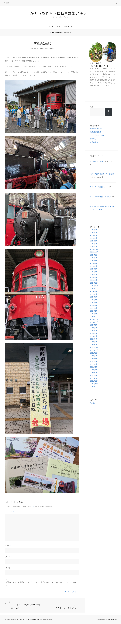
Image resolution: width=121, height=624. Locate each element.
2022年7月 (94, 361)
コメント (10, 511)
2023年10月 (94, 322)
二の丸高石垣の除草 (97, 135)
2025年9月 (94, 258)
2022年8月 (94, 358)
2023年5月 (94, 336)
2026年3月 (94, 241)
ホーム (52, 32)
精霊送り (93, 139)
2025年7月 (94, 263)
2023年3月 (94, 342)
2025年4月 (94, 272)
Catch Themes (112, 619)
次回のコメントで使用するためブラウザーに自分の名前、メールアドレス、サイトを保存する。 (41, 583)
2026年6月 (94, 235)
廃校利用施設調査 (96, 128)
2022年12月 (94, 347)
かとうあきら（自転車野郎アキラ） (60, 13)
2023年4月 (94, 339)
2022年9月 (94, 356)
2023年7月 (94, 330)
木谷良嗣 (108, 197)
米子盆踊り (94, 142)
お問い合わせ (68, 26)
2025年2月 (94, 277)
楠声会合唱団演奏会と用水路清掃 (102, 174)
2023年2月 (94, 345)
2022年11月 (94, 350)
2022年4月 (94, 370)
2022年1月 (94, 378)
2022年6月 (94, 364)
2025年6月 (94, 266)
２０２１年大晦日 (96, 187)
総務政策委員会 (95, 132)
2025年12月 (94, 249)
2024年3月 (94, 308)
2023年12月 (94, 317)
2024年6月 (94, 300)
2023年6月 (94, 333)
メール (9, 557)
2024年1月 (94, 314)
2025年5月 (94, 269)
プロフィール (48, 26)
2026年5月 (94, 238)
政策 (58, 26)
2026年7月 (94, 232)
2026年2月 (94, 244)
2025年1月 (94, 280)
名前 (8, 545)
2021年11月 (94, 384)
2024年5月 (94, 302)
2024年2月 (94, 311)
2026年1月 (94, 246)
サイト (8, 568)
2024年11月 (94, 286)
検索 (91, 107)
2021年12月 (94, 381)
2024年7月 (94, 297)
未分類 (58, 32)
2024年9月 (94, 291)
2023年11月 (94, 319)
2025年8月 (94, 260)
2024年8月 (94, 294)
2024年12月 (94, 283)
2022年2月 (94, 375)
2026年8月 (94, 230)
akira (36, 48)
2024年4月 (94, 305)
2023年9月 (94, 325)
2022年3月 (94, 373)
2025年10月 (94, 255)
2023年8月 (94, 328)
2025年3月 (94, 274)
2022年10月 (94, 353)
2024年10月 (94, 288)
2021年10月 (94, 387)
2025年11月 (94, 252)
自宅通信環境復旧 (96, 161)
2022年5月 (94, 367)
